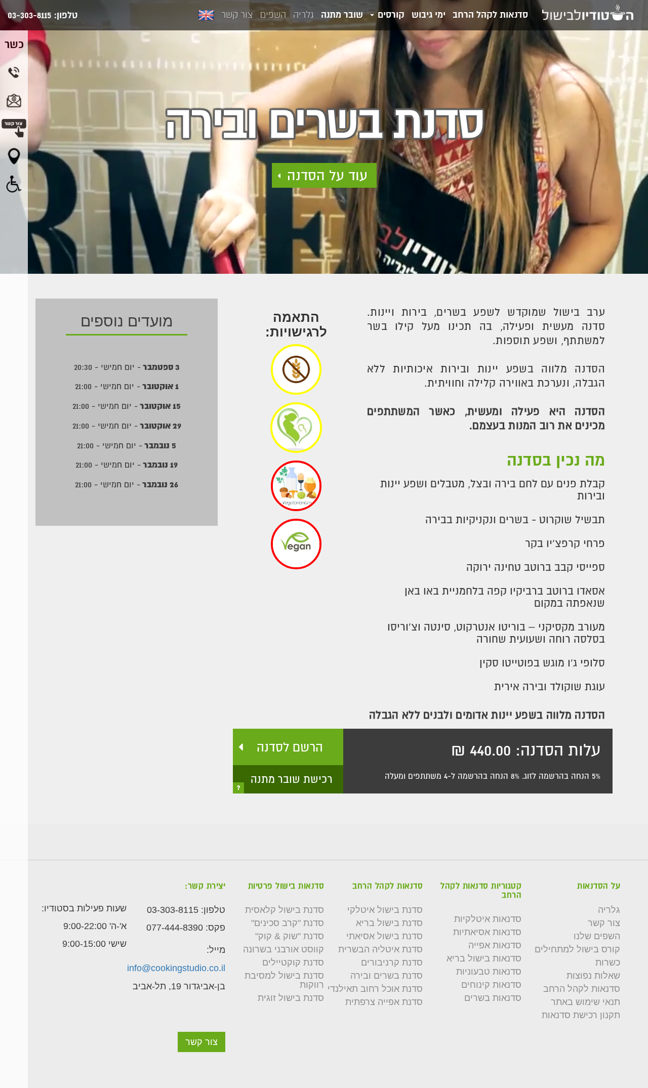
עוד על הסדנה (327, 175)
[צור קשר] (201, 1027)
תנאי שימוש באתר (585, 1002)
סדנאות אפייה (494, 945)
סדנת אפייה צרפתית (384, 1002)
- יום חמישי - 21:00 (127, 386)
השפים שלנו (597, 936)
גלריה (303, 15)
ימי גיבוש (429, 14)
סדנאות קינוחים (491, 984)
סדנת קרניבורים (392, 962)
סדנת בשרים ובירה (386, 975)
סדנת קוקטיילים (293, 962)
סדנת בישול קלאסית (284, 909)
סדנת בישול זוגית (291, 997)
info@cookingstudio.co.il (176, 968)
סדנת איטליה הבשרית (380, 949)
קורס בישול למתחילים (577, 949)
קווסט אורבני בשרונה (283, 949)
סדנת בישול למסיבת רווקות (284, 980)
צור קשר (237, 15)
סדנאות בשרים (492, 997)
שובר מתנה (342, 14)
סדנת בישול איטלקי (385, 909)
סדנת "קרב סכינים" (287, 923)
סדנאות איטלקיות (487, 919)
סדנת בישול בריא (389, 923)
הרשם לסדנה (290, 747)
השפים (273, 15)
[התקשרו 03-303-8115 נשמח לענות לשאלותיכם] (14, 72)
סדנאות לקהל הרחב (490, 14)
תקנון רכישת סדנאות (581, 1015)
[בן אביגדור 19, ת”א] (14, 156)
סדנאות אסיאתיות (487, 932)
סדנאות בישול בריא (484, 958)
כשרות (607, 962)
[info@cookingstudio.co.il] (14, 100)
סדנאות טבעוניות (488, 971)
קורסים (389, 14)
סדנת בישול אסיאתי (384, 936)
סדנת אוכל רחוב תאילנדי (375, 988)
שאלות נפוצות (593, 975)
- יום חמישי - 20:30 (127, 366)
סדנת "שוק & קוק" (289, 936)
